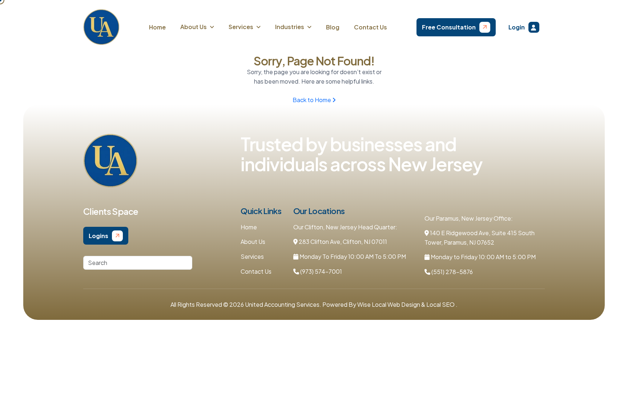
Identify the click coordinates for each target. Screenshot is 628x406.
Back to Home (312, 100)
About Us (253, 241)
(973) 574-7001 (320, 271)
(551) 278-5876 (451, 272)
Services (252, 256)
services (241, 27)
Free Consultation (449, 27)
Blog (332, 27)
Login (516, 27)
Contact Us (370, 27)
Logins (98, 236)
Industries (289, 27)
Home (157, 27)
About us (193, 27)
